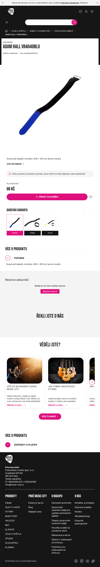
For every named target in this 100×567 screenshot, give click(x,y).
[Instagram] (81, 561)
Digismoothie (31, 561)
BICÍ (7, 525)
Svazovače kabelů (63, 31)
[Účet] (86, 11)
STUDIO (9, 538)
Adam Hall (10, 53)
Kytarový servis (35, 502)
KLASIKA (9, 547)
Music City (15, 561)
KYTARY (9, 511)
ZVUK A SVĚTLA (18, 31)
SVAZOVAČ (7, 42)
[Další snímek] (97, 3)
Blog (30, 507)
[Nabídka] (7, 22)
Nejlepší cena (34, 511)
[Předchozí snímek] (3, 3)
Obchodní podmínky (61, 502)
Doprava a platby (83, 507)
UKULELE (10, 520)
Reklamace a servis (61, 535)
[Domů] (6, 31)
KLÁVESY (10, 529)
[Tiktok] (93, 561)
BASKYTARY (11, 516)
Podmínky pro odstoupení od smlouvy (59, 550)
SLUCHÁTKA (11, 543)
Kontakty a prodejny (84, 502)
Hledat (8, 502)
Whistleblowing (82, 516)
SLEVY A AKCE (12, 507)
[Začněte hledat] (74, 22)
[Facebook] (76, 561)
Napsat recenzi (50, 291)
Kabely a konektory (40, 31)
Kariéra (78, 511)
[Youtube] (87, 561)
